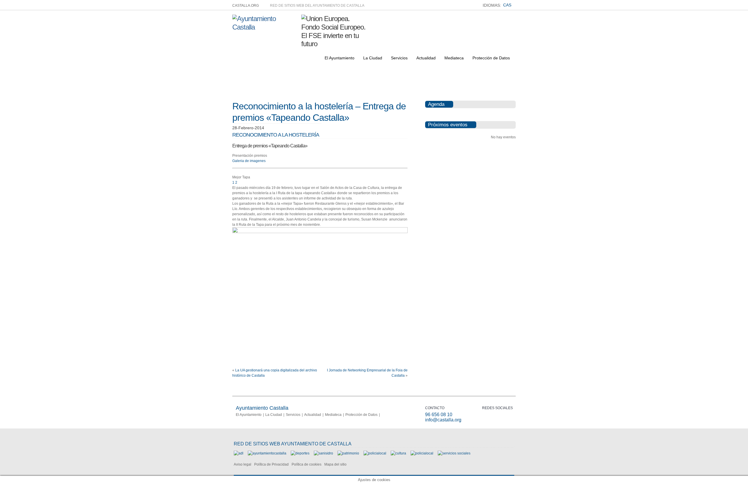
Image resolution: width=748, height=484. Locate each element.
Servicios (399, 58)
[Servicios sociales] (454, 453)
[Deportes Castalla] (300, 453)
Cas (507, 5)
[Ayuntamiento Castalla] (264, 27)
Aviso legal (242, 464)
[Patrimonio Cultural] (348, 453)
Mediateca (454, 58)
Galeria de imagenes (249, 161)
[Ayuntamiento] (267, 453)
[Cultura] (398, 453)
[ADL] (238, 453)
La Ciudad (372, 58)
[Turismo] (422, 453)
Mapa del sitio (335, 464)
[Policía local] (374, 453)
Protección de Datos (491, 58)
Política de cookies (306, 464)
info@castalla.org (443, 419)
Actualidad (426, 58)
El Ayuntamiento (339, 58)
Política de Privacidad (271, 464)
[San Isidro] (323, 453)
